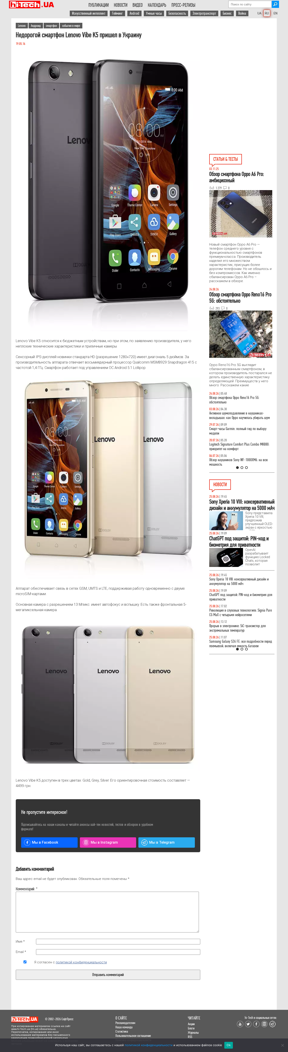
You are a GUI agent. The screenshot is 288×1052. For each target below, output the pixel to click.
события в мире (71, 25)
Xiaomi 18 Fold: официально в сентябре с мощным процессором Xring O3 (236, 612)
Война (242, 13)
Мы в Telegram (162, 842)
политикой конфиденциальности (81, 962)
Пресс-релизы (183, 5)
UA (259, 13)
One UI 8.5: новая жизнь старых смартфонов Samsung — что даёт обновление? (238, 415)
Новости (120, 5)
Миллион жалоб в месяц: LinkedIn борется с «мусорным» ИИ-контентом (238, 581)
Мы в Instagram (104, 842)
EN (275, 13)
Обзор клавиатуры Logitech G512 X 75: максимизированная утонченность (234, 431)
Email (21, 952)
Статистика (121, 1031)
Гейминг (117, 13)
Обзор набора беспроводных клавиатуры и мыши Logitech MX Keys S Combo (237, 400)
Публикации (98, 5)
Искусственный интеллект (88, 13)
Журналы (193, 1032)
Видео (138, 5)
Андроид (36, 25)
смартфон (51, 25)
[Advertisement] (243, 59)
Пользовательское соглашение (133, 1036)
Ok (229, 1045)
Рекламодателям (125, 1023)
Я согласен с (70, 962)
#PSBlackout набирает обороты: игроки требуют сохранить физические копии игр (240, 628)
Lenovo (22, 25)
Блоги (191, 1028)
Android (134, 13)
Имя (20, 941)
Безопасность (177, 13)
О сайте (121, 1018)
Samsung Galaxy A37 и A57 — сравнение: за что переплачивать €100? (241, 462)
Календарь (157, 5)
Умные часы (154, 13)
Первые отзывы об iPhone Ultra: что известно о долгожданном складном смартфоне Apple (239, 597)
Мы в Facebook (45, 842)
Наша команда (124, 1027)
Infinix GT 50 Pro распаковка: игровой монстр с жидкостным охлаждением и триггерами (240, 446)
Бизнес (227, 13)
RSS (190, 1037)
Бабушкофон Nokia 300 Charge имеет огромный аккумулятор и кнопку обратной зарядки (240, 643)
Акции (191, 1024)
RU (267, 13)
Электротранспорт (204, 13)
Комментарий (25, 888)
